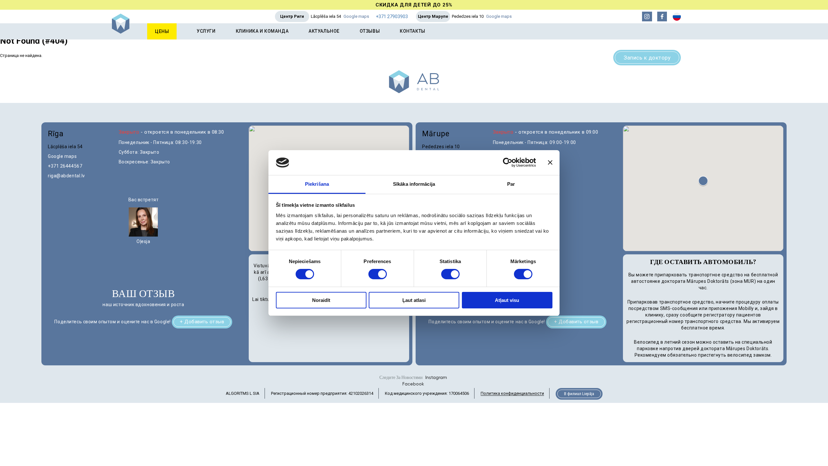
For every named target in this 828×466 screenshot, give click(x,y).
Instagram (436, 377)
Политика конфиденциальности (512, 394)
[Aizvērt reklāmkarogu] (550, 162)
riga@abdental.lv (66, 175)
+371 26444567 (65, 166)
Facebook (413, 384)
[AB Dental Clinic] (120, 32)
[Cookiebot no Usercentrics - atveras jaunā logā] (507, 162)
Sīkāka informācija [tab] (414, 184)
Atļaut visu (507, 300)
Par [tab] (511, 184)
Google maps (356, 16)
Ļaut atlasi (414, 300)
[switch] (377, 274)
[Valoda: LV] (677, 17)
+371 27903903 (392, 16)
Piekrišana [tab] (317, 184)
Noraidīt (321, 300)
